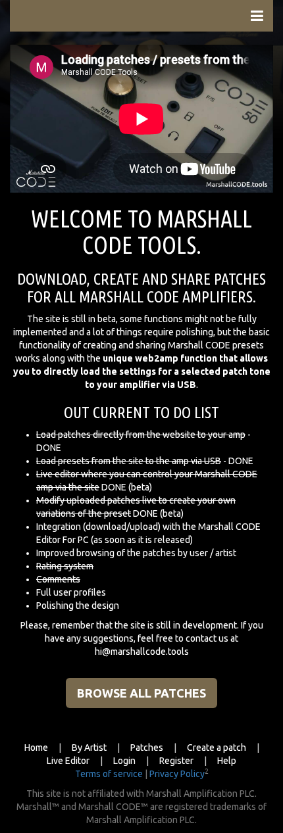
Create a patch (216, 747)
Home (36, 747)
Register (176, 760)
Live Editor (68, 760)
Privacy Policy (177, 774)
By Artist (89, 747)
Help (226, 760)
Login (124, 760)
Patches (146, 747)
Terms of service (109, 774)
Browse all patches (141, 693)
